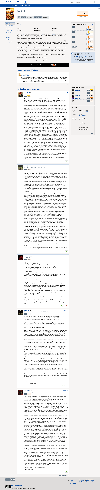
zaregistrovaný (79, 56)
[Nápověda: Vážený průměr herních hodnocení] (92, 24)
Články (71, 480)
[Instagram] (11, 479)
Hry (7, 5)
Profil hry (8, 23)
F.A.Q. (80, 479)
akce (18, 24)
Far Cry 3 (32, 60)
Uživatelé (16, 5)
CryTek (41, 34)
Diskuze (21, 5)
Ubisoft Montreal (21, 14)
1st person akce (23, 24)
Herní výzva (27, 5)
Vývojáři (11, 5)
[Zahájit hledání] (93, 2)
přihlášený (85, 56)
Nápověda (81, 480)
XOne (35, 17)
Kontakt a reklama (90, 481)
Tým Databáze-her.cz (16, 485)
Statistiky (8, 39)
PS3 (22, 17)
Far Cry (24, 34)
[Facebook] (9, 479)
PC (19, 17)
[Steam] (6, 479)
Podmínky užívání (90, 480)
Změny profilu (9, 42)
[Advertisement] (83, 75)
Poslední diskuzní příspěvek (27, 70)
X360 (25, 17)
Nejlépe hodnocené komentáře (28, 89)
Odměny (81, 481)
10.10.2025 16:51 (25, 75)
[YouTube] (14, 479)
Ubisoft (53, 34)
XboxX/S (40, 17)
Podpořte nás (89, 479)
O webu (71, 479)
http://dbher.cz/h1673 (83, 111)
